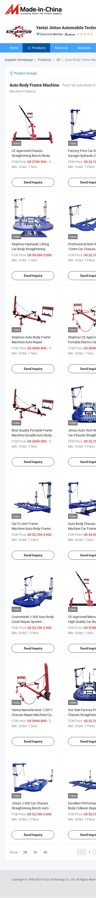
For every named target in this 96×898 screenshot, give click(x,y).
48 (45, 852)
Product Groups (25, 73)
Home (13, 48)
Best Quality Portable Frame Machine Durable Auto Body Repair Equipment (32, 435)
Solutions (84, 48)
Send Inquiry (33, 182)
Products (38, 48)
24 (25, 852)
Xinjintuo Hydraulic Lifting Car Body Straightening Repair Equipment (30, 249)
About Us (61, 48)
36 (35, 852)
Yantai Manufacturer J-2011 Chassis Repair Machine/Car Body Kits (32, 715)
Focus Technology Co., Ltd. (59, 879)
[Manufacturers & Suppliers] (34, 9)
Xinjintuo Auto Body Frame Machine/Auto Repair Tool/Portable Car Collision (31, 342)
